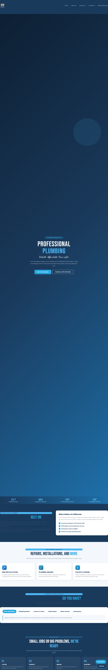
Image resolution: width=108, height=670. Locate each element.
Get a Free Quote (42, 272)
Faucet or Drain (39, 611)
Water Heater (65, 611)
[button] (75, 5)
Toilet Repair (52, 611)
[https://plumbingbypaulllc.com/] (2, 5)
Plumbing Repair (24, 611)
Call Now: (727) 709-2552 (63, 272)
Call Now (101, 666)
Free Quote (100, 661)
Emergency (77, 611)
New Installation (9, 611)
